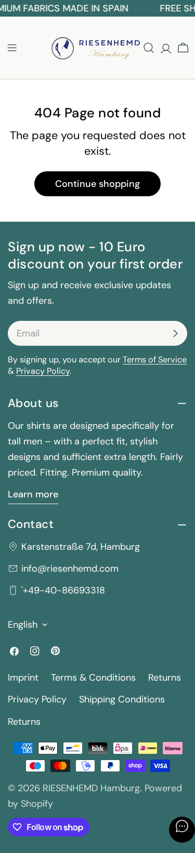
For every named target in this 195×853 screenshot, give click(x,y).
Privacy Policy (43, 370)
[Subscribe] (175, 333)
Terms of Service (155, 359)
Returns (164, 677)
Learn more (33, 494)
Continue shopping (97, 184)
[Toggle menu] (12, 47)
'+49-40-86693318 (63, 590)
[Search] (148, 47)
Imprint (23, 677)
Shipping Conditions (122, 699)
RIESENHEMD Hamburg (91, 788)
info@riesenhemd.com (70, 568)
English (22, 624)
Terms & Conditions (93, 677)
